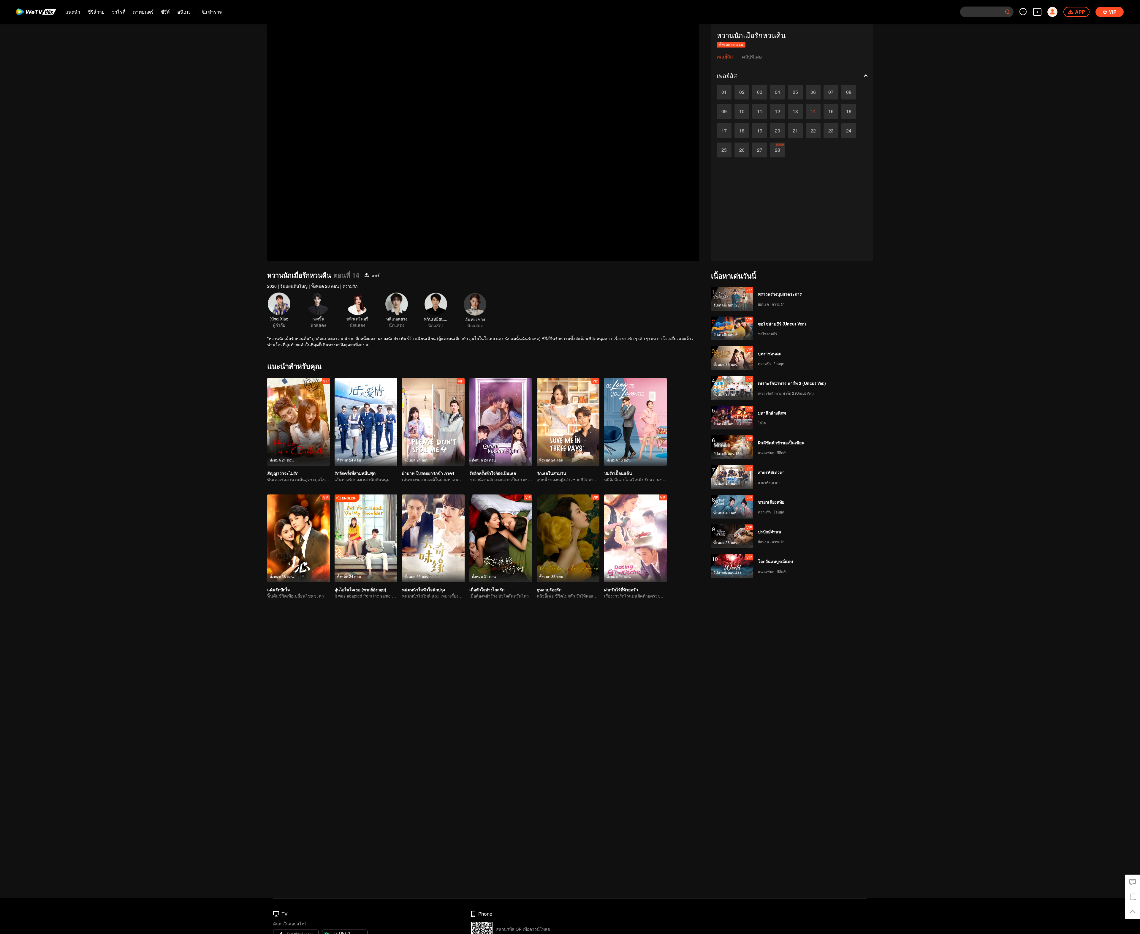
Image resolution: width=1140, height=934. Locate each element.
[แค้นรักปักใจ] (298, 538)
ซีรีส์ (165, 11)
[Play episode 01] (724, 92)
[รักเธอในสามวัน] (568, 422)
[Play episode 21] (795, 130)
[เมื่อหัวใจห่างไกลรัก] (500, 538)
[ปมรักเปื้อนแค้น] (635, 422)
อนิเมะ (184, 11)
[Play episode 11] (759, 111)
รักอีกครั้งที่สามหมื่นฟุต (355, 473)
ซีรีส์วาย (96, 11)
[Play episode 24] (848, 130)
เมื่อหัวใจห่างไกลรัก (486, 589)
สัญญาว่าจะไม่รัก (282, 473)
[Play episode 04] (777, 92)
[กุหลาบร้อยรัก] (568, 538)
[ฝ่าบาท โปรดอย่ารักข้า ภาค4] (433, 422)
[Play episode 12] (777, 111)
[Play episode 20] (777, 130)
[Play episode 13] (795, 111)
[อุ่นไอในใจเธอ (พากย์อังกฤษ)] (366, 538)
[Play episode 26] (741, 150)
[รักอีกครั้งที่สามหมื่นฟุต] (366, 422)
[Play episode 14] (813, 111)
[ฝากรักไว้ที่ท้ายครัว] (635, 538)
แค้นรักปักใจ (278, 589)
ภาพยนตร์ (143, 11)
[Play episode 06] (813, 92)
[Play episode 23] (831, 130)
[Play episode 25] (724, 150)
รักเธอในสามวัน (551, 473)
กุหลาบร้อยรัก (549, 589)
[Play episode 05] (795, 92)
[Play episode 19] (759, 130)
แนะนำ (72, 11)
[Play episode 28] (777, 150)
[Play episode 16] (848, 111)
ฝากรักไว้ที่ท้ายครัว (621, 589)
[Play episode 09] (724, 111)
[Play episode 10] (741, 111)
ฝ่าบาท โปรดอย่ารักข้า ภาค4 (428, 473)
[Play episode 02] (741, 92)
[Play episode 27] (759, 150)
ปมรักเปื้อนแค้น (618, 473)
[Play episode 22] (813, 130)
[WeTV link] (36, 12)
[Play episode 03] (759, 92)
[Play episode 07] (831, 92)
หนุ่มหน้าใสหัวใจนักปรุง (423, 589)
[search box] (1007, 11)
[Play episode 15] (831, 111)
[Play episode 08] (848, 92)
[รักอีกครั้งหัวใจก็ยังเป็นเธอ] (500, 422)
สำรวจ (215, 11)
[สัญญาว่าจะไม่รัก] (298, 422)
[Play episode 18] (741, 130)
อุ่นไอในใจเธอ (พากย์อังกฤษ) (360, 589)
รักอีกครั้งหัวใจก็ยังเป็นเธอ (492, 473)
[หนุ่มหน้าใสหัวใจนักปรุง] (433, 538)
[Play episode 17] (724, 130)
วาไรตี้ (118, 11)
